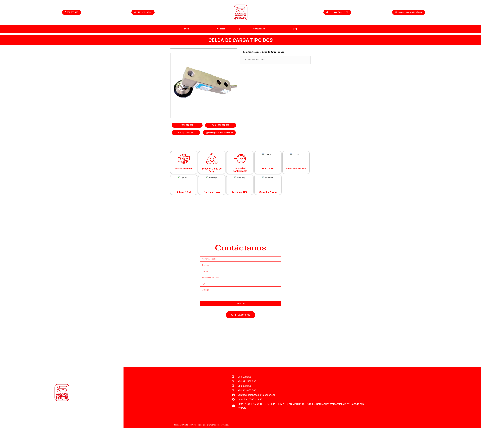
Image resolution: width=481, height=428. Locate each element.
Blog (295, 29)
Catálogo (221, 29)
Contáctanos (259, 29)
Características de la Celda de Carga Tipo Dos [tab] (263, 52)
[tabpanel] (275, 60)
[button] (337, 12)
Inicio (186, 29)
